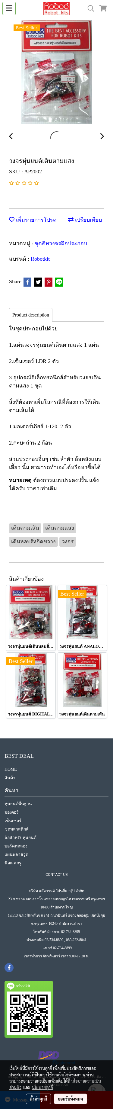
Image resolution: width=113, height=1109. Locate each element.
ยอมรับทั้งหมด (70, 1098)
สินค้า (10, 778)
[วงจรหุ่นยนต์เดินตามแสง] (56, 72)
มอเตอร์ (12, 812)
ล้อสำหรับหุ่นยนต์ (20, 837)
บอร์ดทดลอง (16, 846)
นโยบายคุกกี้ (42, 1087)
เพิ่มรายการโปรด (35, 220)
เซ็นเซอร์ (13, 820)
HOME (11, 769)
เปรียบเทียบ (88, 220)
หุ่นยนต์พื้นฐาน (18, 804)
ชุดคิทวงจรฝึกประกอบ (61, 243)
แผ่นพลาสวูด (16, 854)
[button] (89, 8)
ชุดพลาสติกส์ (17, 829)
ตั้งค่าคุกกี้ (38, 1098)
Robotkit (40, 259)
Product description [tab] (30, 314)
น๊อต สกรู (13, 863)
